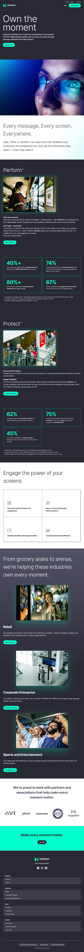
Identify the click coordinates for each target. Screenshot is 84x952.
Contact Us (9, 923)
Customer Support (70, 1)
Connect (7, 920)
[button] (65, 5)
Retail (7, 891)
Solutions (7, 876)
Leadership (9, 911)
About (7, 904)
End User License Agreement (28, 945)
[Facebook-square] (38, 868)
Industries (8, 888)
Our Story (8, 907)
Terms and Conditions (57, 945)
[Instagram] (42, 868)
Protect (8, 882)
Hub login (79, 1)
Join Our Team (10, 914)
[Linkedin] (46, 868)
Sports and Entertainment (13, 898)
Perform (8, 879)
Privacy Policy (44, 945)
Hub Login (8, 930)
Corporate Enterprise (11, 895)
